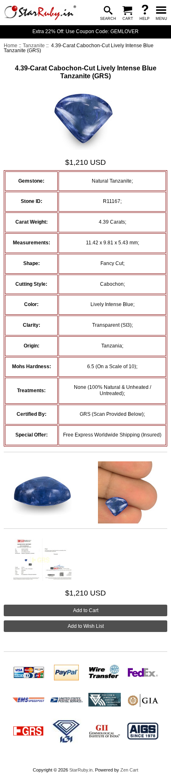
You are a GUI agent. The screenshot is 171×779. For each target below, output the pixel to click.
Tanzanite (34, 45)
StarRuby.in (81, 769)
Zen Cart (129, 769)
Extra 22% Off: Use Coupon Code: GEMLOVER (85, 31)
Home (10, 45)
